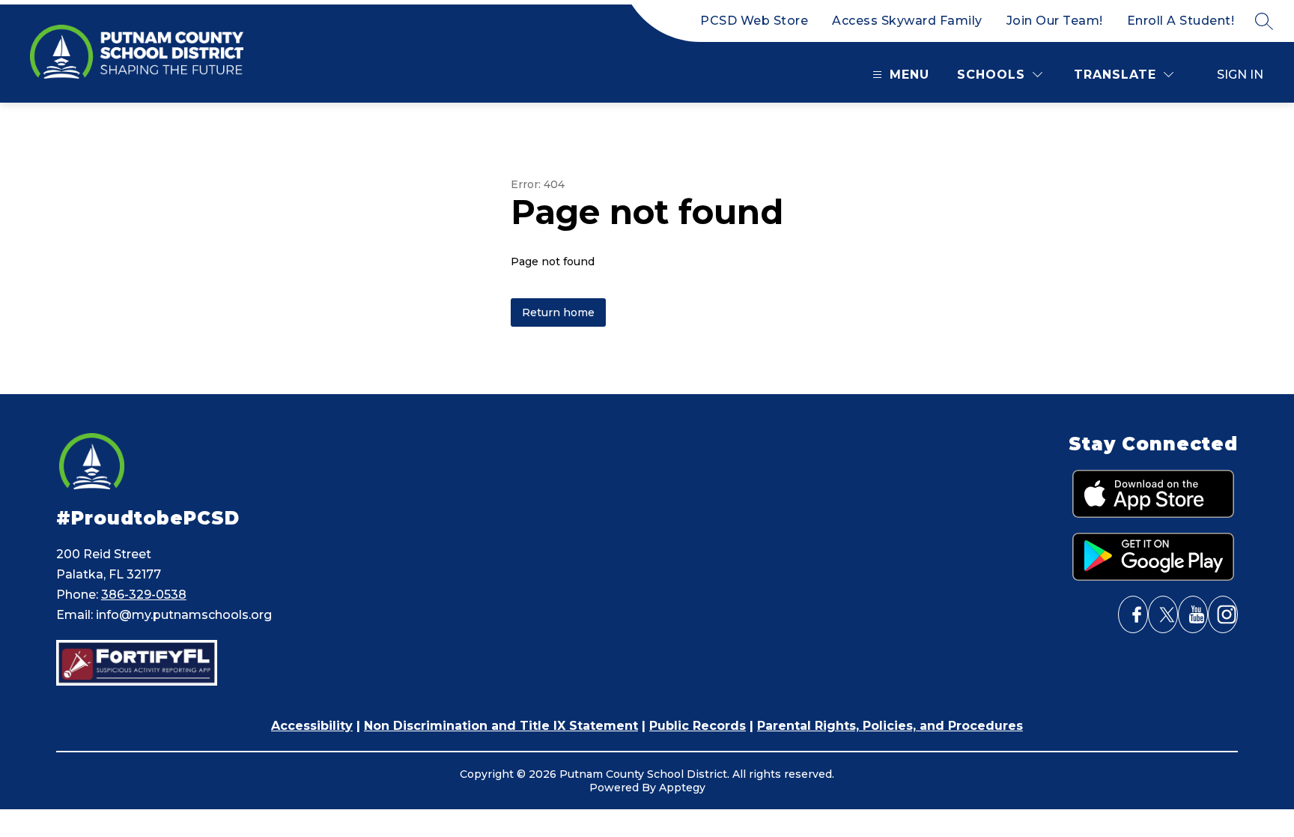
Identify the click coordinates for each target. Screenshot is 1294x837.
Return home (558, 312)
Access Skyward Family (907, 20)
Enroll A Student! (1181, 20)
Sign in (1240, 74)
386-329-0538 (143, 594)
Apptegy (682, 787)
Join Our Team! (1054, 20)
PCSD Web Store (754, 20)
